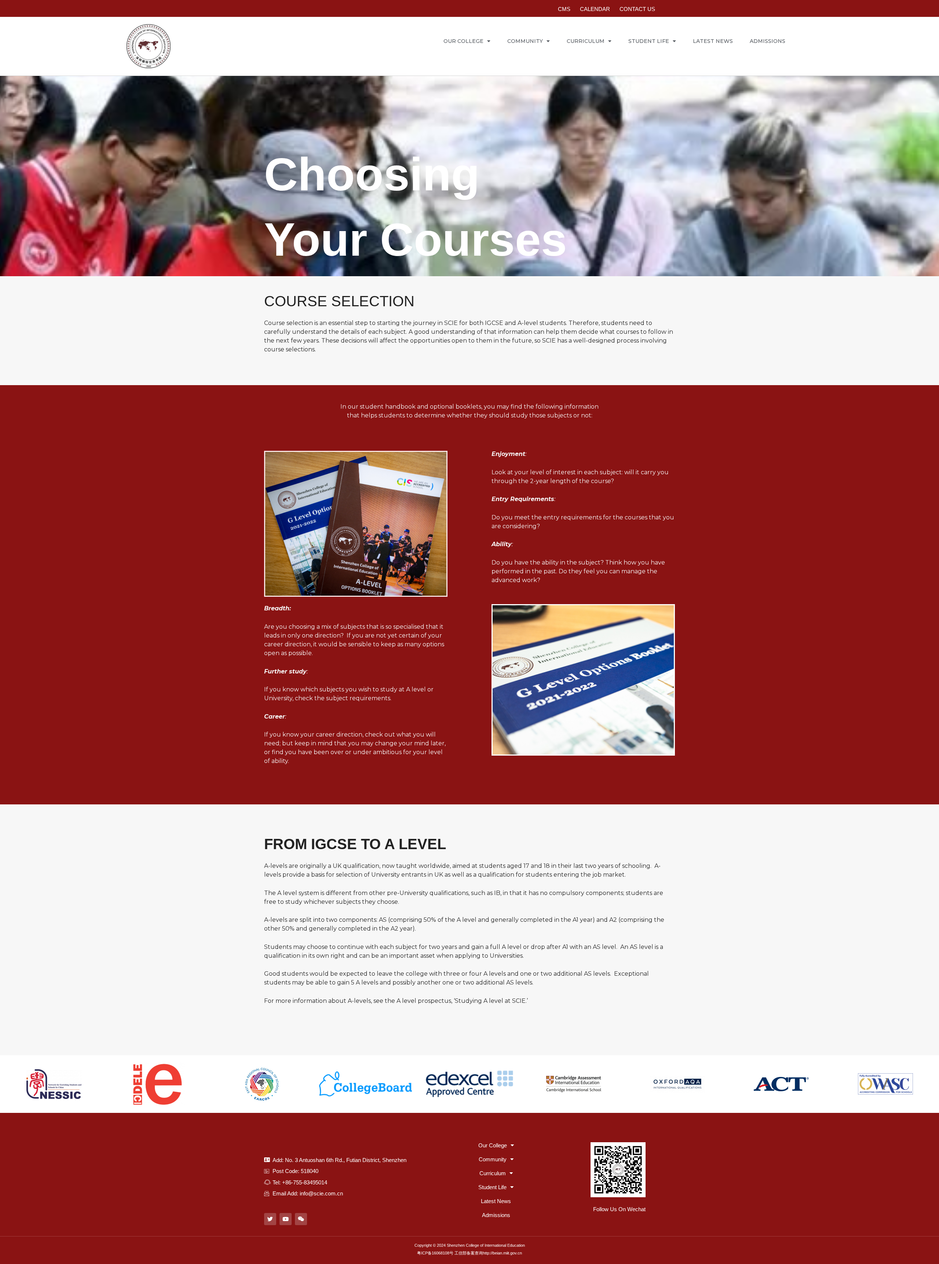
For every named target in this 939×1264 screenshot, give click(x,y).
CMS (564, 9)
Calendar (595, 9)
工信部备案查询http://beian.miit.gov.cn (488, 1253)
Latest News (713, 41)
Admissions (767, 41)
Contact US (637, 9)
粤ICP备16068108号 (435, 1253)
